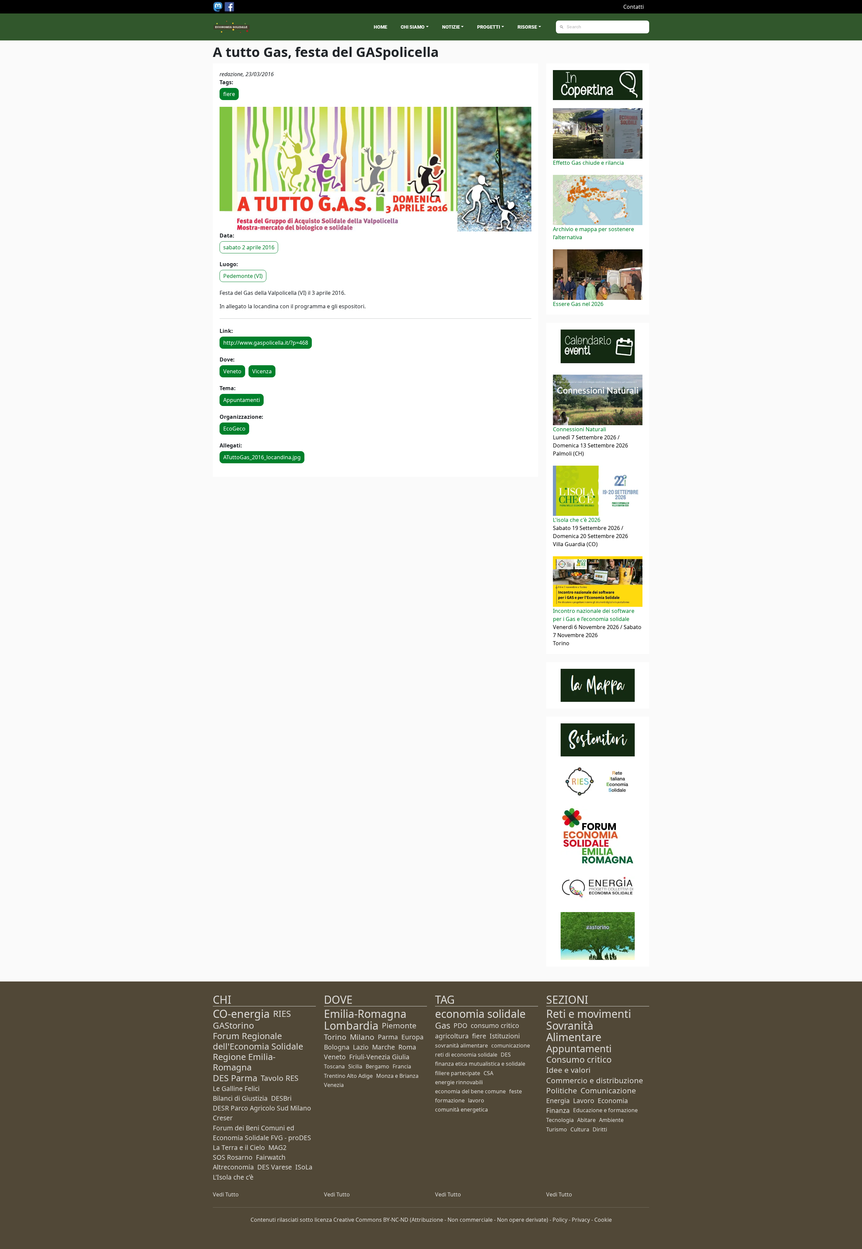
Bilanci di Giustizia (240, 1098)
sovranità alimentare (461, 1045)
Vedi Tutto (226, 1194)
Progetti (488, 27)
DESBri (281, 1098)
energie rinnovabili (459, 1082)
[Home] (232, 27)
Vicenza (262, 371)
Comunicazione (608, 1090)
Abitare (586, 1120)
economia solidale (480, 1013)
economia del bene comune (470, 1091)
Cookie (603, 1219)
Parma (388, 1036)
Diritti (600, 1129)
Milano (362, 1037)
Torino (335, 1037)
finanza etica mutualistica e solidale (480, 1063)
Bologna (337, 1047)
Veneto (232, 371)
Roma (407, 1047)
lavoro (476, 1100)
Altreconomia (233, 1167)
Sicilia (355, 1066)
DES (506, 1054)
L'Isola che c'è (233, 1177)
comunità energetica (461, 1109)
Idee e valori (568, 1070)
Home (380, 27)
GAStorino (233, 1025)
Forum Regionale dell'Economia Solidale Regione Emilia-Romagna (258, 1051)
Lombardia (351, 1025)
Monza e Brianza (397, 1076)
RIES (282, 1014)
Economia (613, 1100)
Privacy (581, 1219)
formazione (450, 1100)
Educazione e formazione (605, 1110)
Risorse (527, 27)
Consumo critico (578, 1059)
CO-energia (241, 1013)
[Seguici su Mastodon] (218, 6)
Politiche (561, 1090)
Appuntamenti (241, 400)
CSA (488, 1073)
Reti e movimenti (588, 1013)
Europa (412, 1036)
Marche (383, 1047)
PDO (460, 1025)
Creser (223, 1117)
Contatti (633, 6)
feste (515, 1091)
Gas (442, 1025)
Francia (402, 1066)
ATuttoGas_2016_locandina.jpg (262, 457)
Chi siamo (413, 27)
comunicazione (510, 1045)
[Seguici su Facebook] (229, 6)
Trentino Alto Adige (348, 1076)
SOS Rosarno (233, 1157)
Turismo (556, 1129)
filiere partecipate (457, 1073)
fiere (229, 94)
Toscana (334, 1066)
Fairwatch (271, 1157)
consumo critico (495, 1025)
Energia (558, 1100)
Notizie (451, 27)
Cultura (579, 1129)
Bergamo (377, 1066)
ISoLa (303, 1167)
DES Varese (274, 1167)
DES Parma (235, 1078)
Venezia (334, 1085)
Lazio (361, 1047)
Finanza (558, 1110)
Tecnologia (560, 1120)
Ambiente (611, 1120)
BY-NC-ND (395, 1219)
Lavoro (583, 1100)
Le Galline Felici (236, 1088)
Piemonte (399, 1025)
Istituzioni (505, 1035)
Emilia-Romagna (365, 1013)
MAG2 (277, 1147)
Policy (560, 1219)
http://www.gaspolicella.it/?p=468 (265, 342)
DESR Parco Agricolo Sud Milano (262, 1108)
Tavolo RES (279, 1078)
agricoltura (452, 1035)
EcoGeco (234, 428)
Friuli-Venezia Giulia (379, 1056)
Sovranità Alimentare (573, 1031)
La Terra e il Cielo (239, 1147)
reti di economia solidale (466, 1054)
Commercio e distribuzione (594, 1080)
